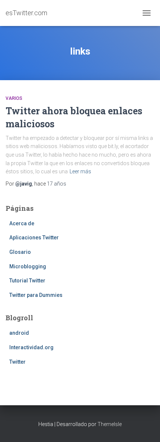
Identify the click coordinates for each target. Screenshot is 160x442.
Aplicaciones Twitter (34, 237)
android (19, 333)
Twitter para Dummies (36, 295)
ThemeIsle (109, 424)
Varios (14, 98)
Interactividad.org (31, 347)
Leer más (80, 171)
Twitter (17, 362)
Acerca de (21, 223)
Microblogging (27, 266)
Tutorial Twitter (27, 281)
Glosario (20, 252)
